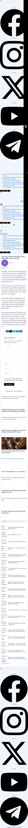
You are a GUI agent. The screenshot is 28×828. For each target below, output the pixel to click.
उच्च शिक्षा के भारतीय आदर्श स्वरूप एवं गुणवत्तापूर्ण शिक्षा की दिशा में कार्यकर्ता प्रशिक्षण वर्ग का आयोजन (13, 411)
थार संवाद (18, 168)
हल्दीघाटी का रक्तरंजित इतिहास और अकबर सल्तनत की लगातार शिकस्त (13, 452)
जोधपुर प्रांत (8, 168)
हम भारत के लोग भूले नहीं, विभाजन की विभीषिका (11, 180)
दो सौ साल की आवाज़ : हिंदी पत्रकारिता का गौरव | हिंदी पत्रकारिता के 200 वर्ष (13, 492)
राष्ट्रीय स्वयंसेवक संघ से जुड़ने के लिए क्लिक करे (14, 391)
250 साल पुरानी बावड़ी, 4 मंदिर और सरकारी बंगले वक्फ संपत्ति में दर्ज (15, 187)
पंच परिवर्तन (13, 168)
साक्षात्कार (23, 166)
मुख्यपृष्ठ (2, 166)
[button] (1, 204)
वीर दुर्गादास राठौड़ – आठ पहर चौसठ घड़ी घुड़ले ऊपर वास (13, 182)
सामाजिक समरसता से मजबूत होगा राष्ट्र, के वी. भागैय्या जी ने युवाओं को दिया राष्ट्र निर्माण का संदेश (13, 431)
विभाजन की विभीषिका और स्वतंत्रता (9, 179)
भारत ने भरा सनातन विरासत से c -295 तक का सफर (13, 472)
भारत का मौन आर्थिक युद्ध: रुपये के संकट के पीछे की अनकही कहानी (13, 512)
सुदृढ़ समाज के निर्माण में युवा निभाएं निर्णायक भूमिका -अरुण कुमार (14, 177)
